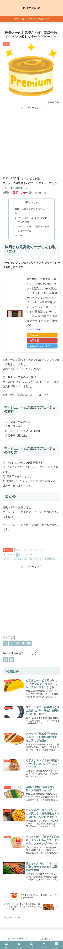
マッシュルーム (27, 554)
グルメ (9, 550)
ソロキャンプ (38, 550)
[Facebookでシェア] (11, 643)
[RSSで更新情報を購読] (11, 659)
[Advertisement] (31, 141)
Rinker (39, 329)
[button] (29, 643)
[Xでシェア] (5, 643)
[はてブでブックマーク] (17, 643)
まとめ (18, 235)
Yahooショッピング (40, 346)
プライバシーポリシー (16, 938)
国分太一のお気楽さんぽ (16, 559)
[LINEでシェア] (23, 643)
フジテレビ (11, 554)
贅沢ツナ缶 (37, 559)
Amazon (34, 335)
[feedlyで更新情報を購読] (5, 659)
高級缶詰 (51, 559)
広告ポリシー (46, 938)
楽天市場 (34, 340)
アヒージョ (22, 550)
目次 (27, 202)
